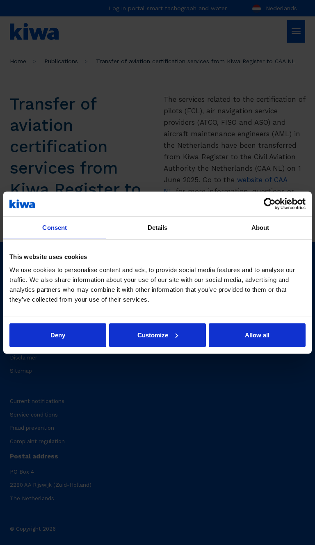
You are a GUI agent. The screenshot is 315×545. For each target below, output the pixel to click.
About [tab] (260, 227)
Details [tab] (158, 227)
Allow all (257, 334)
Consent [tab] (54, 227)
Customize (152, 334)
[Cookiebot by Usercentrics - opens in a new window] (270, 204)
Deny (57, 334)
